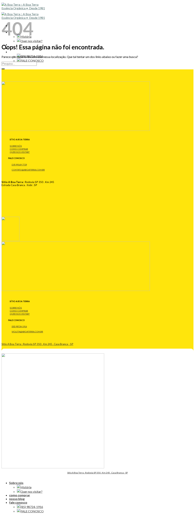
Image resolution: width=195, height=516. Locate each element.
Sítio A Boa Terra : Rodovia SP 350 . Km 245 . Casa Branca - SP (37, 344)
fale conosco (18, 52)
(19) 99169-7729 (19, 164)
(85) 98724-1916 (19, 326)
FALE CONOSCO (32, 60)
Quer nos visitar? (31, 41)
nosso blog (17, 499)
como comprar (19, 495)
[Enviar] (3, 68)
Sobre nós (16, 483)
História (26, 487)
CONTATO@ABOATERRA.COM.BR (28, 170)
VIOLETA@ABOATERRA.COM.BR (27, 331)
